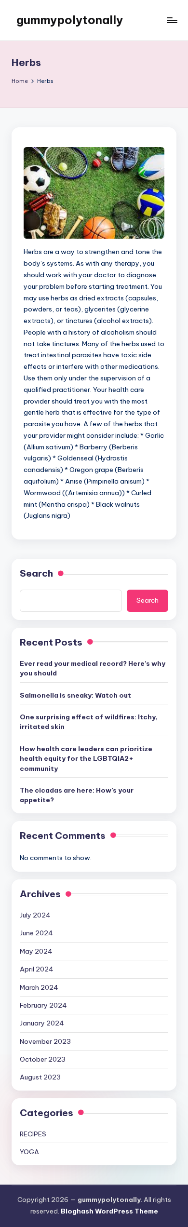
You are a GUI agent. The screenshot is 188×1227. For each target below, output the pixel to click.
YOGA (29, 1151)
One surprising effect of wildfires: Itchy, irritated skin (89, 722)
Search (36, 573)
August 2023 (40, 1077)
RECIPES (33, 1134)
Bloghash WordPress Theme (109, 1211)
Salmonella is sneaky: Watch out (75, 695)
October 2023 (43, 1059)
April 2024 (37, 969)
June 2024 (36, 933)
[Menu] (171, 20)
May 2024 (36, 951)
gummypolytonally (69, 20)
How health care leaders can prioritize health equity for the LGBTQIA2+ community (86, 758)
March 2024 (39, 987)
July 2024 (35, 915)
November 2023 (45, 1041)
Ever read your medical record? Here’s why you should (92, 668)
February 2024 (43, 1005)
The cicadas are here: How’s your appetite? (77, 795)
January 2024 (42, 1023)
